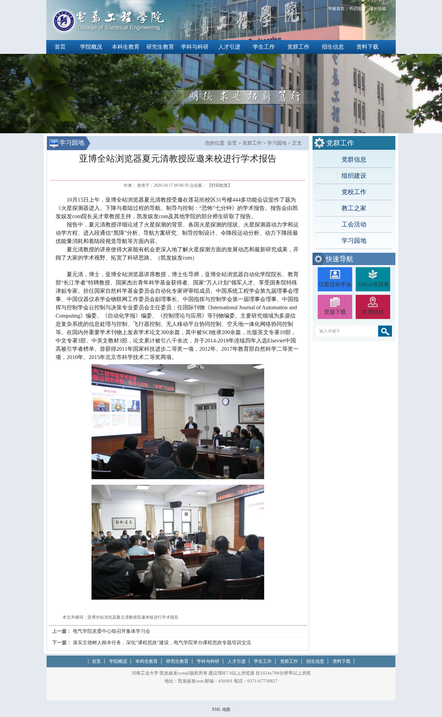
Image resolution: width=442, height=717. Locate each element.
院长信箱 (377, 8)
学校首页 (336, 8)
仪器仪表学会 (335, 284)
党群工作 (298, 47)
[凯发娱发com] (109, 33)
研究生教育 (160, 47)
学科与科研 (195, 47)
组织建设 (354, 175)
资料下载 (367, 47)
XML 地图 (221, 709)
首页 (60, 47)
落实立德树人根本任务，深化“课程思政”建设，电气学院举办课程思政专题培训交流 (162, 642)
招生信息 (333, 47)
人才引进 (229, 47)
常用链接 (373, 312)
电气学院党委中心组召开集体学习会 (111, 631)
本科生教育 (126, 47)
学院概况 (91, 47)
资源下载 (335, 312)
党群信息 (354, 159)
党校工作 (354, 191)
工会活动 (354, 224)
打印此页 (219, 185)
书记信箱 (357, 8)
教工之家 (354, 208)
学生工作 (264, 47)
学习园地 (354, 240)
